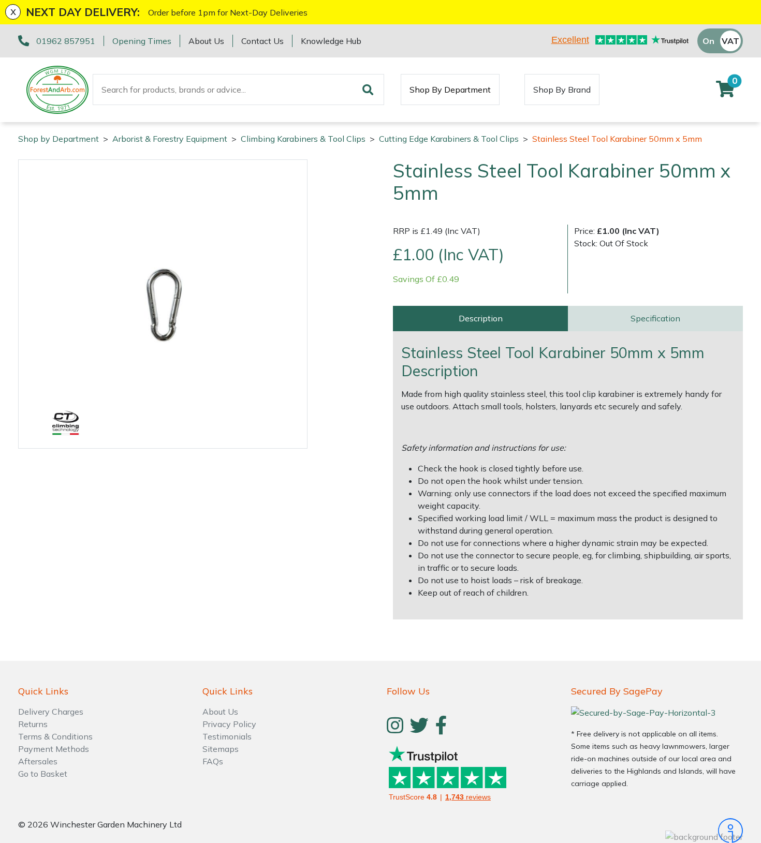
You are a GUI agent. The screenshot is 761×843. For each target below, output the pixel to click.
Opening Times (141, 41)
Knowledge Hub (331, 41)
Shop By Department (450, 89)
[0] (725, 92)
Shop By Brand (562, 89)
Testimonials (227, 736)
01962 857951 (65, 41)
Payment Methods (53, 749)
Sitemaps (220, 749)
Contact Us (262, 41)
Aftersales (37, 761)
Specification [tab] (655, 318)
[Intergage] (657, 830)
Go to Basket (42, 773)
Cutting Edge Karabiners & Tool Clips (449, 139)
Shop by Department (58, 139)
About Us (206, 41)
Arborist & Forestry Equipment (169, 139)
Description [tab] (481, 318)
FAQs (212, 761)
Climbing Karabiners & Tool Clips (303, 139)
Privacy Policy (229, 724)
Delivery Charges (50, 711)
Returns (33, 724)
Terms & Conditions (55, 736)
